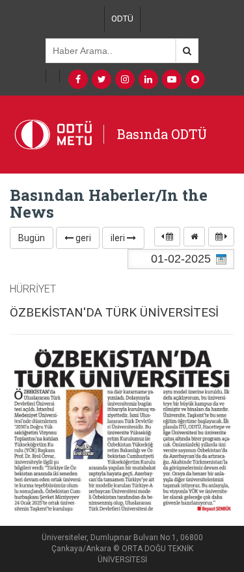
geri (82, 238)
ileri (119, 238)
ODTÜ (122, 18)
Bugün (31, 238)
